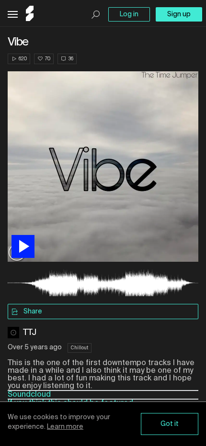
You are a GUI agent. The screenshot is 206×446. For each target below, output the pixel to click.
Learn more (65, 427)
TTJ (30, 332)
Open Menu (13, 14)
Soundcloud (29, 395)
